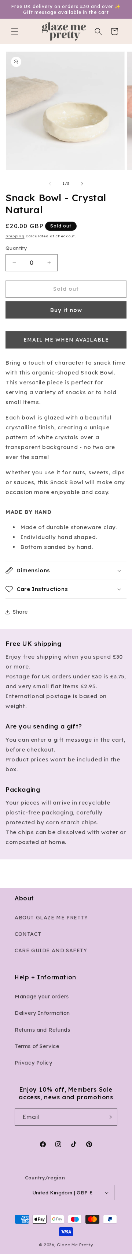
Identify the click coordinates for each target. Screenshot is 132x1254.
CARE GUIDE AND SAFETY (51, 950)
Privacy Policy (33, 1062)
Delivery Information (42, 1013)
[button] (15, 31)
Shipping (15, 236)
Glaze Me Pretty (75, 1244)
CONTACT (28, 934)
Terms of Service (37, 1046)
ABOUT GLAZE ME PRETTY (51, 917)
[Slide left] (50, 184)
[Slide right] (82, 184)
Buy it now (66, 309)
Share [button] (20, 612)
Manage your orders (42, 996)
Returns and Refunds (42, 1030)
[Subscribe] (109, 1117)
